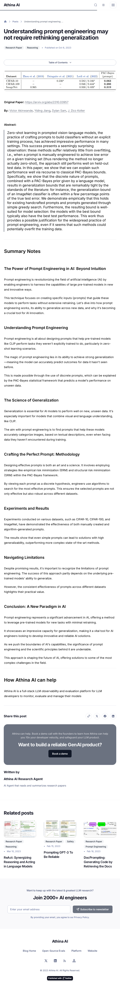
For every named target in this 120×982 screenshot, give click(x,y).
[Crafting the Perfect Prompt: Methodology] (2, 453)
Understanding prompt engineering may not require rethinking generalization (44, 21)
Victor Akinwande (21, 110)
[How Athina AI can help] (2, 678)
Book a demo (60, 753)
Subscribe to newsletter (94, 909)
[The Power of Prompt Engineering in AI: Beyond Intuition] (2, 267)
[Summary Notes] (2, 249)
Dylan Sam (59, 110)
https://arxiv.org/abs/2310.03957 (46, 102)
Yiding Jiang (42, 110)
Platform (76, 950)
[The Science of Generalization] (2, 399)
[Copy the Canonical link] (89, 716)
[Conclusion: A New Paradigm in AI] (2, 605)
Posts (15, 21)
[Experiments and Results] (2, 507)
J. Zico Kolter (76, 110)
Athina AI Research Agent (23, 779)
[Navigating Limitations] (2, 556)
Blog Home (29, 950)
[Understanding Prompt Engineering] (2, 326)
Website (92, 950)
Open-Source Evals (53, 950)
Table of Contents (58, 62)
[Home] (5, 21)
